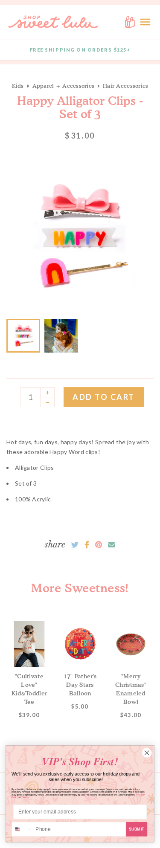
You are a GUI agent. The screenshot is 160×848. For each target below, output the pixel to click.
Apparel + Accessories (63, 85)
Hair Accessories (125, 85)
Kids (18, 85)
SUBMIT (137, 829)
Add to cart (104, 397)
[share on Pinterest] (98, 545)
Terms (25, 797)
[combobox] (22, 829)
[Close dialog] (147, 753)
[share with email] (111, 545)
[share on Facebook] (86, 545)
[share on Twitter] (75, 545)
